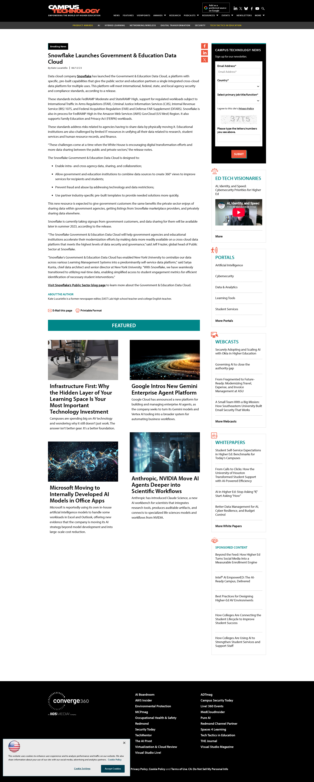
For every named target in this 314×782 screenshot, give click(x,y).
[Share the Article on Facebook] (204, 46)
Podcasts (190, 15)
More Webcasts (226, 421)
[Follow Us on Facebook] (251, 8)
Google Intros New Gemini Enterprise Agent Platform (164, 389)
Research (175, 15)
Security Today (145, 729)
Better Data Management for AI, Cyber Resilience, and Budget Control (237, 510)
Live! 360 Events (212, 706)
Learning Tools (225, 298)
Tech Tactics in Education (218, 735)
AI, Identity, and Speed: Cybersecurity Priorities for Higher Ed (238, 190)
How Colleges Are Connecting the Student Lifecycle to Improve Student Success (238, 619)
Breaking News (58, 46)
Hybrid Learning (115, 25)
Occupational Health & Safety (155, 718)
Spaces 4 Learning (213, 729)
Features (128, 15)
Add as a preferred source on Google (217, 8)
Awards (158, 15)
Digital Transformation (175, 25)
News (117, 15)
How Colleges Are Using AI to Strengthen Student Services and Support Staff (237, 642)
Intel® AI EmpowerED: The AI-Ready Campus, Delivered (235, 579)
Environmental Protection (153, 706)
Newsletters (244, 15)
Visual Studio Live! (148, 752)
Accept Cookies (113, 768)
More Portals (224, 321)
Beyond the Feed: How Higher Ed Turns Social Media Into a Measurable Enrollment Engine (237, 558)
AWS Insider (143, 700)
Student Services (226, 309)
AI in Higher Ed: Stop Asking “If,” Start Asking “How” (236, 494)
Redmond (142, 723)
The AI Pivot (143, 741)
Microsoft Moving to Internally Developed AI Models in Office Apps (79, 494)
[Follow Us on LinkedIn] (235, 8)
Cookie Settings (82, 768)
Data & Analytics (226, 287)
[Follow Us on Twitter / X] (240, 8)
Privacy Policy (246, 108)
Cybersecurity (224, 276)
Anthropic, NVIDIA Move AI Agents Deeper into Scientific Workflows (165, 484)
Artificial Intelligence (229, 265)
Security (200, 25)
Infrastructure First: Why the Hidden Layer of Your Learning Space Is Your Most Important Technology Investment (81, 398)
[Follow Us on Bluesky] (246, 8)
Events (226, 15)
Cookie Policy (157, 769)
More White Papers (228, 526)
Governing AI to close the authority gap (232, 366)
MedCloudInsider (213, 712)
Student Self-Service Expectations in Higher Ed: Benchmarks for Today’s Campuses (238, 454)
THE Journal (209, 741)
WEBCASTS (227, 341)
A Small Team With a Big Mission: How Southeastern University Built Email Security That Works (238, 406)
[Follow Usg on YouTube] (257, 8)
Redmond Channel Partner (219, 723)
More (258, 15)
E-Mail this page (62, 310)
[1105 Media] (70, 734)
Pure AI (206, 718)
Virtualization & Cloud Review (156, 747)
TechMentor (143, 735)
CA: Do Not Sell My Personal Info (208, 769)
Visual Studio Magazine (217, 747)
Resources (208, 15)
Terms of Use (179, 769)
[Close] (124, 743)
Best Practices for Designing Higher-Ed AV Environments (234, 598)
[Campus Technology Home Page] (74, 10)
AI (99, 25)
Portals (224, 257)
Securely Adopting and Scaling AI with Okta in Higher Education (237, 351)
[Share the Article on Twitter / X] (204, 59)
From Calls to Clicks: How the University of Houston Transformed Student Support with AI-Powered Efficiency (235, 475)
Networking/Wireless (143, 25)
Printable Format (91, 310)
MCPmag (141, 712)
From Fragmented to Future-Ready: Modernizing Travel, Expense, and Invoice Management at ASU (235, 385)
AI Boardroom (144, 694)
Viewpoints (143, 15)
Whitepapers (230, 442)
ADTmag (206, 694)
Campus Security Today (217, 700)
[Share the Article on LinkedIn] (204, 52)
